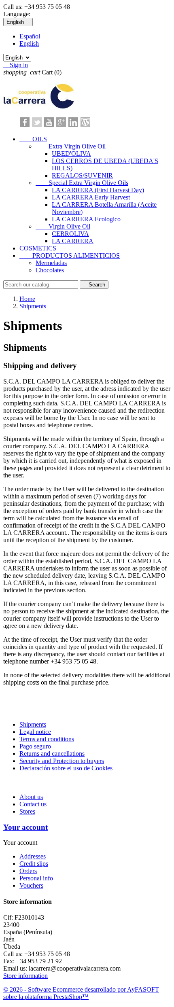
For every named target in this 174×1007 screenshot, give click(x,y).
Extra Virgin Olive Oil (71, 146)
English (29, 43)
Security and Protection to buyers (61, 760)
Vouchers (31, 885)
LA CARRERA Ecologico (86, 219)
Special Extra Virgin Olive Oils (82, 182)
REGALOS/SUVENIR (82, 175)
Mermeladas (51, 262)
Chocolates (50, 270)
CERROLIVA (70, 233)
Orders (28, 870)
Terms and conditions (46, 739)
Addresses (32, 856)
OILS (33, 139)
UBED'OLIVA (71, 153)
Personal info (36, 878)
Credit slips (33, 863)
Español (29, 36)
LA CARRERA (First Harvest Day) (98, 190)
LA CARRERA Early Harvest (91, 197)
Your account (25, 827)
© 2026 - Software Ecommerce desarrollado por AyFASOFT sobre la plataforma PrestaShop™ (81, 993)
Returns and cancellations (52, 753)
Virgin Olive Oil (63, 226)
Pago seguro (35, 746)
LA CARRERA (72, 240)
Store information (25, 975)
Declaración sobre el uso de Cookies (65, 768)
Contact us (33, 804)
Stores (27, 811)
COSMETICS (37, 248)
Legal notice (35, 731)
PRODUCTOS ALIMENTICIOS (69, 255)
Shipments (32, 724)
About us (31, 796)
